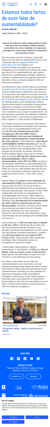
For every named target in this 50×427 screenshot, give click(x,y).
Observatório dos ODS (11, 65)
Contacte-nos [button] (16, 376)
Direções (33, 376)
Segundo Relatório (27, 62)
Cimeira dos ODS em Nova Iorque (18, 89)
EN (36, 4)
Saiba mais (7, 334)
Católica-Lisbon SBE (9, 29)
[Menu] (45, 4)
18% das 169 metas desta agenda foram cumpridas (25, 98)
